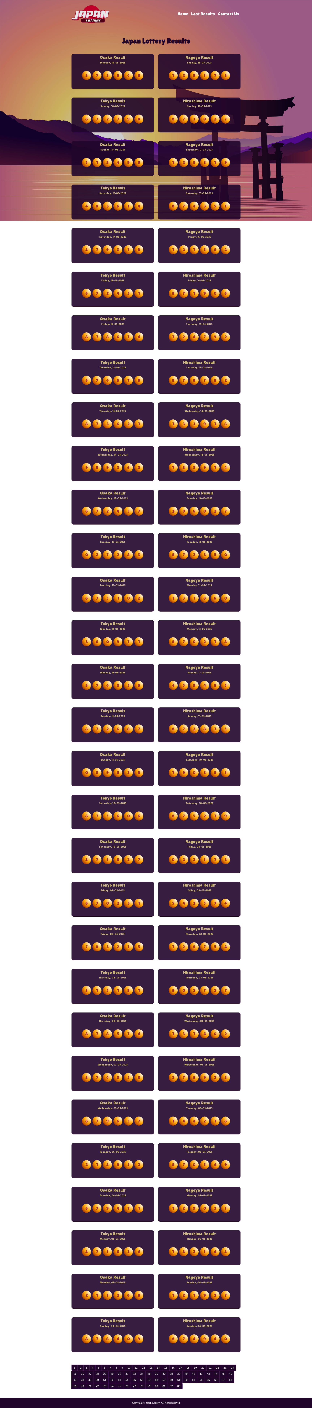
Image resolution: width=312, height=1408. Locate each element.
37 (163, 1373)
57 (149, 1380)
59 (163, 1380)
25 (75, 1373)
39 (178, 1373)
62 (186, 1380)
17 (180, 1367)
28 (97, 1373)
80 (156, 1386)
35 (149, 1373)
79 (149, 1386)
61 (178, 1380)
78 (141, 1386)
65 (208, 1380)
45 (223, 1373)
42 (201, 1373)
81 (163, 1386)
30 (112, 1373)
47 (75, 1380)
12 (143, 1367)
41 (193, 1373)
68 (230, 1380)
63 (193, 1380)
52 (112, 1380)
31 (119, 1373)
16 (173, 1367)
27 (89, 1373)
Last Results (203, 13)
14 (158, 1367)
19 (195, 1367)
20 (202, 1367)
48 (82, 1380)
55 (134, 1380)
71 (89, 1386)
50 (97, 1380)
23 (225, 1367)
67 (223, 1380)
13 (151, 1367)
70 (82, 1386)
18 (188, 1367)
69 (75, 1386)
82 (171, 1386)
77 (134, 1386)
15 (165, 1367)
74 (112, 1386)
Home (182, 13)
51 (104, 1380)
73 (104, 1386)
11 (136, 1367)
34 (141, 1373)
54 (126, 1380)
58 (156, 1380)
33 (134, 1373)
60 (171, 1380)
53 (119, 1380)
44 (215, 1373)
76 (126, 1386)
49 (89, 1380)
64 (201, 1380)
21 (210, 1367)
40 (186, 1373)
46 (230, 1373)
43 (208, 1373)
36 (156, 1373)
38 (171, 1373)
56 (141, 1380)
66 (215, 1380)
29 (104, 1373)
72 (97, 1386)
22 (217, 1367)
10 (128, 1367)
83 (178, 1386)
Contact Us (228, 13)
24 (232, 1367)
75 (119, 1386)
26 (82, 1373)
